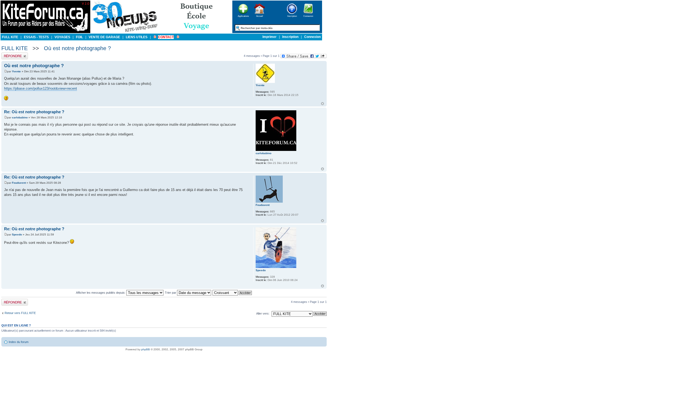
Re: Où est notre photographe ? (34, 111)
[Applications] (243, 15)
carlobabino (20, 117)
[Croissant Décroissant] (232, 292)
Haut (322, 103)
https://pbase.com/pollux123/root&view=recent (40, 88)
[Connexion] (308, 15)
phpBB (145, 349)
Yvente (16, 71)
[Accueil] (259, 15)
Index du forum (18, 342)
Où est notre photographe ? (77, 48)
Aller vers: (262, 313)
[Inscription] (292, 15)
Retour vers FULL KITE (20, 313)
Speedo (17, 234)
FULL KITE (14, 48)
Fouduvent (19, 182)
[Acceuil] (45, 32)
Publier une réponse (14, 54)
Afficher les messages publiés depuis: (101, 292)
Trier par (171, 292)
